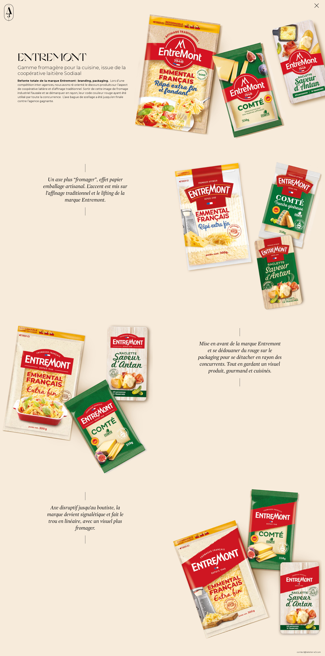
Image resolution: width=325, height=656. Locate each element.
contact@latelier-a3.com (309, 652)
